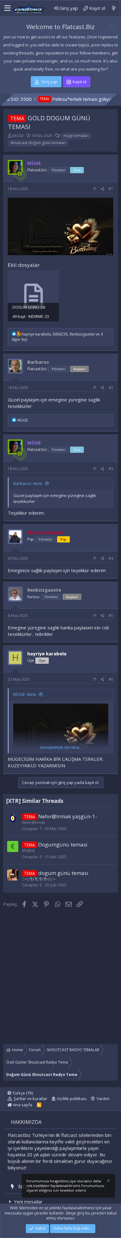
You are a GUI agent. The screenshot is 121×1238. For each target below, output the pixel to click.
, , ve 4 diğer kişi (57, 337)
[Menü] (6, 8)
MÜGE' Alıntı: (25, 694)
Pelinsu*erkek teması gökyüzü (63, 99)
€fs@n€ (28, 850)
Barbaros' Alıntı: (28, 483)
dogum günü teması (63, 872)
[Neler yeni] (113, 8)
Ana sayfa (22, 1104)
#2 (111, 387)
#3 (111, 468)
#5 (111, 615)
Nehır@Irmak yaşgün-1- (67, 816)
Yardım (103, 1098)
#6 (111, 679)
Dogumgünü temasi (62, 844)
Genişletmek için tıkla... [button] (61, 747)
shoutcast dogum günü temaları (38, 142)
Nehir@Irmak (33, 822)
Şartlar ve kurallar (30, 1098)
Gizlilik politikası (72, 1098)
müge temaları (76, 135)
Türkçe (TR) (22, 1093)
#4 (111, 558)
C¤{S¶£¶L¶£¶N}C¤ (38, 879)
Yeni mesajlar (28, 1201)
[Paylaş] (102, 189)
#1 (111, 188)
